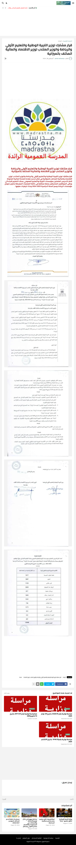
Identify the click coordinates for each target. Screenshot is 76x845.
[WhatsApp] (42, 684)
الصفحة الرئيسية (67, 41)
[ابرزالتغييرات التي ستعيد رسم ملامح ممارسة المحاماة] (47, 812)
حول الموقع (26, 838)
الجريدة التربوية (31, 841)
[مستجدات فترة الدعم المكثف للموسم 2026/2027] (11, 812)
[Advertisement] (57, 21)
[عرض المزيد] (33, 684)
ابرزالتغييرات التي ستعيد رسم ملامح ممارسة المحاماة (47, 821)
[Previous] (5, 8)
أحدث (71, 799)
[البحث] (2, 3)
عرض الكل (7, 693)
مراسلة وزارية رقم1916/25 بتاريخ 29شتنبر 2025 (56, 740)
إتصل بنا (18, 838)
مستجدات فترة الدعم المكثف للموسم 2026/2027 (12, 821)
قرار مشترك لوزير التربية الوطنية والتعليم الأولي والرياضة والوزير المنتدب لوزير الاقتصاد (42, 677)
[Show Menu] (73, 3)
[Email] (37, 684)
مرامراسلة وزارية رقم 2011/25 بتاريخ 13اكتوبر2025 (23, 715)
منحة (20, 677)
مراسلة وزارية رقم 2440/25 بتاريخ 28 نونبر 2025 (56, 715)
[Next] (3, 8)
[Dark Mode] (7, 3)
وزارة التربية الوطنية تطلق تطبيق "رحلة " (65, 820)
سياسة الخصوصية (48, 838)
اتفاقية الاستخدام (36, 838)
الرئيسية (57, 838)
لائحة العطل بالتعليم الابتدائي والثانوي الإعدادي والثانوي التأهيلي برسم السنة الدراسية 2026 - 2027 (17, 8)
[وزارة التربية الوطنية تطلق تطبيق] (64, 812)
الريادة (60, 41)
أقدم (4, 799)
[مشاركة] (5, 58)
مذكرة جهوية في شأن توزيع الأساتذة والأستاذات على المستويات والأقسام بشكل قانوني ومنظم (30, 822)
